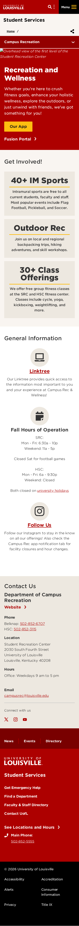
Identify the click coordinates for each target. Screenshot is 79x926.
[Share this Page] (71, 31)
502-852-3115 (25, 629)
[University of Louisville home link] (13, 7)
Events (29, 741)
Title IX (46, 905)
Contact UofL (16, 813)
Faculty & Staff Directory (26, 805)
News (8, 741)
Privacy (10, 905)
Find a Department (20, 796)
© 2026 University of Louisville (29, 869)
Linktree (39, 371)
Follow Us (40, 525)
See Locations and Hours (30, 827)
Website (13, 607)
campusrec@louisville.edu (26, 695)
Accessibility (14, 879)
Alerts (8, 890)
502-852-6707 (32, 624)
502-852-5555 (22, 841)
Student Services (25, 775)
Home (11, 31)
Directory (54, 741)
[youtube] (25, 719)
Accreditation (52, 879)
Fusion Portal (18, 139)
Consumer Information (50, 892)
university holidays (53, 491)
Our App (18, 126)
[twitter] (6, 719)
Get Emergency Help (22, 788)
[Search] (52, 7)
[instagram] (15, 719)
